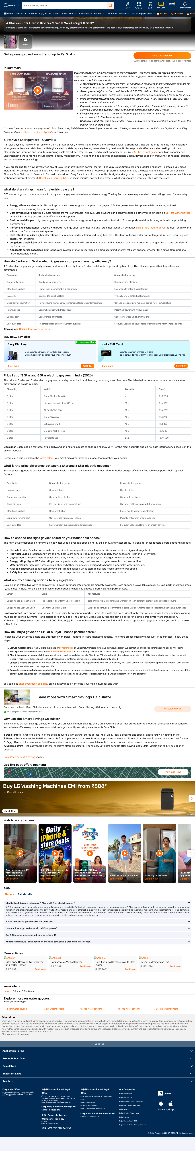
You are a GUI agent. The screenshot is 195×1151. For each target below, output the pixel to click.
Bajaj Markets (124, 1109)
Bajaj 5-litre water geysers (34, 329)
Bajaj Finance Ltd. (126, 1098)
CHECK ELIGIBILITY (162, 55)
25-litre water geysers (167, 1009)
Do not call (178, 14)
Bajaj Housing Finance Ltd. (129, 1113)
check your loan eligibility (33, 683)
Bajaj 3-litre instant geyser (151, 227)
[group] (97, 772)
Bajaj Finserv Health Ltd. (128, 1121)
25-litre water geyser (177, 212)
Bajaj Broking (124, 1117)
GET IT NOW (87, 366)
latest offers (46, 458)
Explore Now (173, 772)
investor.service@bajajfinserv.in (59, 1102)
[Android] (160, 1104)
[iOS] (170, 1104)
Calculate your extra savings (20, 757)
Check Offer (10, 811)
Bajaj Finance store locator (60, 651)
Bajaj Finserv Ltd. (125, 1094)
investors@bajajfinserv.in (96, 1108)
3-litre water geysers (17, 1009)
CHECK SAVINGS (172, 708)
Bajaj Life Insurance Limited (129, 1105)
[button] (192, 798)
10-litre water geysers (91, 1009)
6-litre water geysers (53, 1009)
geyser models (66, 648)
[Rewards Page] (172, 4)
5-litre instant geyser (146, 152)
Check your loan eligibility (54, 178)
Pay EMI (163, 14)
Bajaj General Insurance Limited (131, 1101)
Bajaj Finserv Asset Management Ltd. (133, 1125)
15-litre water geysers (129, 1009)
